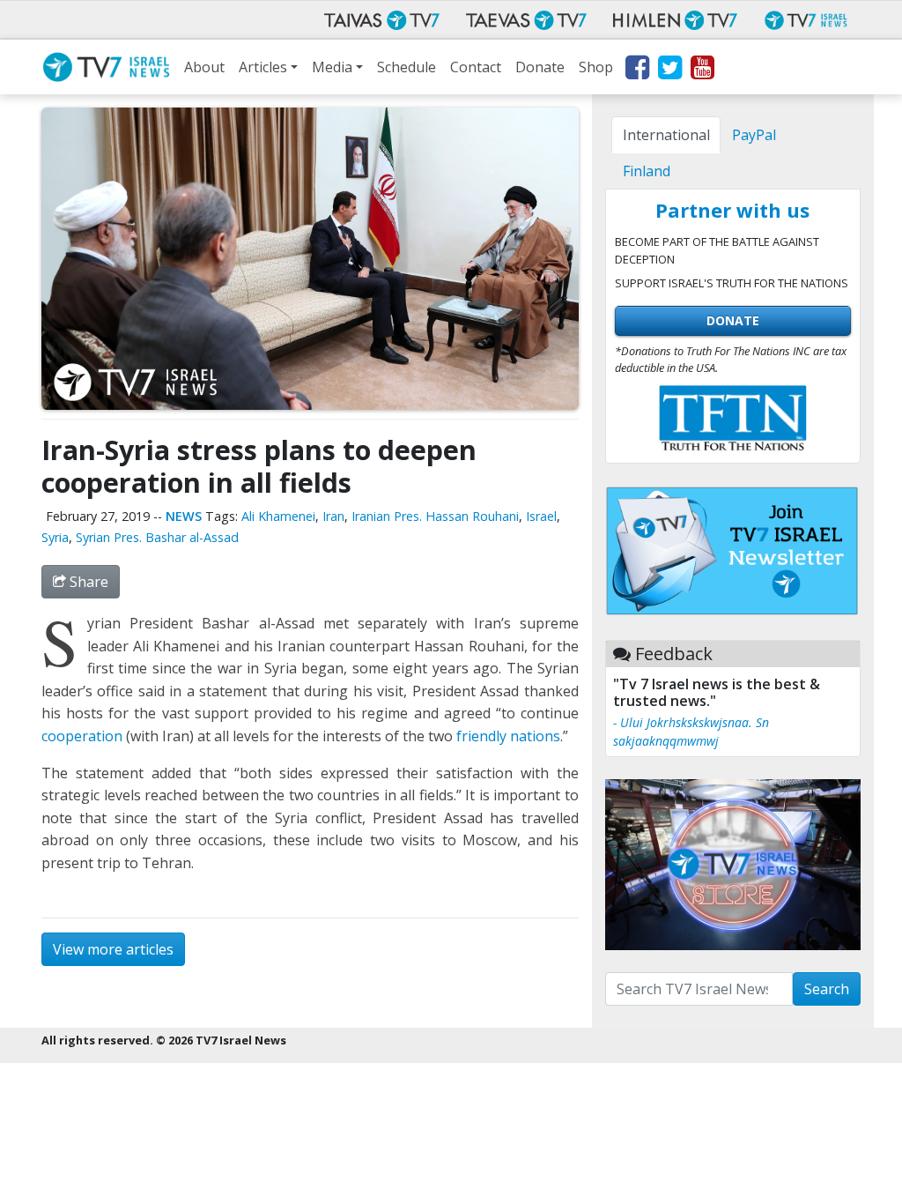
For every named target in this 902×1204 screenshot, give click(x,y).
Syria (55, 537)
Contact (475, 67)
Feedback (674, 653)
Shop (596, 67)
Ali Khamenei (278, 516)
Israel (541, 516)
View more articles (113, 949)
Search (826, 989)
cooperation (81, 736)
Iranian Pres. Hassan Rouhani (435, 516)
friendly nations (508, 736)
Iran (333, 516)
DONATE (732, 320)
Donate (540, 67)
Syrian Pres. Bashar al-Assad (157, 537)
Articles (263, 67)
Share (87, 581)
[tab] (666, 134)
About (204, 67)
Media (332, 67)
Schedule (406, 67)
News (184, 516)
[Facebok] (636, 70)
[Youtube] (701, 70)
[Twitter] (669, 70)
